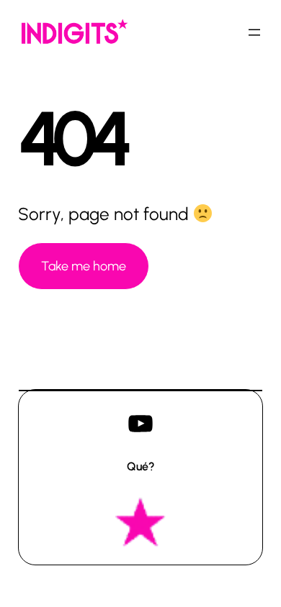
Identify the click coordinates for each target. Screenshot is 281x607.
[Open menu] (254, 32)
